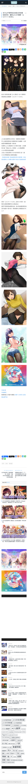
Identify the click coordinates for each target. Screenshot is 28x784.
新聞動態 (25, 20)
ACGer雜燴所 (6, 729)
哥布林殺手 (21, 750)
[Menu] (2, 2)
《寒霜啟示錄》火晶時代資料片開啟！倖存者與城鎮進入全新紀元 (17, 659)
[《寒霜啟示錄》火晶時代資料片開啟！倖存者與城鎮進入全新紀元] (4, 659)
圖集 (3, 753)
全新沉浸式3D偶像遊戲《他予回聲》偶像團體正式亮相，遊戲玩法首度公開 (17, 709)
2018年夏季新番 (6, 720)
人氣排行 (13, 740)
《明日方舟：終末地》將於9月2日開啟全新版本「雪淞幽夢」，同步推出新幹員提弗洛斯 (17, 646)
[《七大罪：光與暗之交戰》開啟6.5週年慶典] (4, 679)
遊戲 (3, 760)
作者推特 (3, 392)
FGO (24, 732)
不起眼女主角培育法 (15, 737)
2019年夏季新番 (17, 723)
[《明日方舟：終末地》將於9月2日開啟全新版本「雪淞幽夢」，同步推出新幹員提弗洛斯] (4, 645)
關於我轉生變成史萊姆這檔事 (16, 760)
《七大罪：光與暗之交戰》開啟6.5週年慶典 (17, 679)
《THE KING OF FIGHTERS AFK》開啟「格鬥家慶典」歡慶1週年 (16, 686)
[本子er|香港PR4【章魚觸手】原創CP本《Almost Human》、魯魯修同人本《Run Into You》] (14, 492)
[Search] (26, 2)
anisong (23, 729)
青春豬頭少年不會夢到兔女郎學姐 (8, 762)
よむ (7, 463)
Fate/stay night (18, 732)
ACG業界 (16, 728)
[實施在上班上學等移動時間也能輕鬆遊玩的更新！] (4, 652)
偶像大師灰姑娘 (12, 743)
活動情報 (22, 753)
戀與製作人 (12, 753)
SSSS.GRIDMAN (6, 737)
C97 (3, 463)
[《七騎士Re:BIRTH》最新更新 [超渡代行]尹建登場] (4, 672)
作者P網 (3, 390)
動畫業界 (4, 750)
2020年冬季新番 (23, 725)
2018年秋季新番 (19, 720)
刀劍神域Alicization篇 (6, 747)
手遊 (18, 753)
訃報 (15, 756)
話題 (19, 756)
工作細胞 (7, 753)
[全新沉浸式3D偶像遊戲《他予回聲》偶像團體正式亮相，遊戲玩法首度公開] (4, 708)
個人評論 (4, 743)
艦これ (10, 757)
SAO (16, 735)
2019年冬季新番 (7, 723)
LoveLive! (11, 735)
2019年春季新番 (6, 725)
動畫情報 (17, 747)
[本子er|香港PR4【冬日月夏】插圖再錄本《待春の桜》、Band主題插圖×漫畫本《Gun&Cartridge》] (14, 531)
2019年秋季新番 (15, 725)
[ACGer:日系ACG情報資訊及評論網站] (14, 2)
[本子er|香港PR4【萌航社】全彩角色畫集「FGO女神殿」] (14, 512)
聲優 (4, 756)
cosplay (11, 732)
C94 (3, 732)
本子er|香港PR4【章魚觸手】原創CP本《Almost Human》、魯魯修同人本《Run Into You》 (13, 501)
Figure (4, 735)
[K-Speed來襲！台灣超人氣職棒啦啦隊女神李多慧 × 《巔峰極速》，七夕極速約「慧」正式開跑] (4, 692)
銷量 (8, 760)
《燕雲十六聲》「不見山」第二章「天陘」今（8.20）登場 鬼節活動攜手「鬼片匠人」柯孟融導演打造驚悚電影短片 (17, 702)
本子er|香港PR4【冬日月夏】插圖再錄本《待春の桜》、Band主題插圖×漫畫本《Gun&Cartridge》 (13, 540)
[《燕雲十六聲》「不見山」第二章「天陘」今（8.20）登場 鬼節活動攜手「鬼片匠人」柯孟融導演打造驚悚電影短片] (4, 700)
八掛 (18, 743)
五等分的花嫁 (5, 740)
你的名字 (20, 740)
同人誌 (10, 463)
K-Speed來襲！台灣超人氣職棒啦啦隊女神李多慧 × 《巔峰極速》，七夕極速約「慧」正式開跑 (17, 694)
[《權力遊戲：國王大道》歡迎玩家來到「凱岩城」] (4, 665)
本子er (4, 20)
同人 (22, 20)
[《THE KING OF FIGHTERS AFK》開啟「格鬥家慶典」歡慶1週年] (4, 685)
